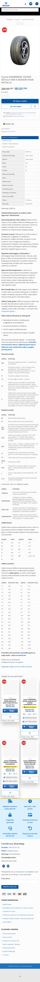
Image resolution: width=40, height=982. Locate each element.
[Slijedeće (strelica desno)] (7, 979)
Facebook (11, 662)
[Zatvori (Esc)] (19, 970)
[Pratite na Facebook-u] (3, 866)
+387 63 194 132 (10, 847)
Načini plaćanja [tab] (8, 147)
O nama (6, 955)
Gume (17, 19)
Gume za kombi (27, 19)
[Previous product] (21, 23)
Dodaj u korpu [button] (12, 710)
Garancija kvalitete (9, 934)
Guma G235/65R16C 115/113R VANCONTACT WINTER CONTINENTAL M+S (30, 702)
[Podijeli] (13, 970)
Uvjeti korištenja (9, 951)
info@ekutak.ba (9, 851)
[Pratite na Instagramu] (8, 866)
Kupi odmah (17, 106)
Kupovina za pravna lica (11, 941)
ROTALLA (12, 131)
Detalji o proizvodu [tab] (10, 137)
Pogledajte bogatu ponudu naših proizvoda (16, 667)
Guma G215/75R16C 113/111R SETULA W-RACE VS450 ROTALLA (10, 701)
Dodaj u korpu (21, 101)
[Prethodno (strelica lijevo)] (2, 979)
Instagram (19, 662)
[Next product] (18, 23)
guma (7, 131)
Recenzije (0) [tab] (7, 140)
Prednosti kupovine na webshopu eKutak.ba (18, 915)
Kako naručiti (7, 937)
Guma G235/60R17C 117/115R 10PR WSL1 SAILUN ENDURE (29, 762)
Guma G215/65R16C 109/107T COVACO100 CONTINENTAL (10, 762)
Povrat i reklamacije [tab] (10, 144)
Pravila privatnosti (9, 948)
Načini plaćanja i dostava (11, 944)
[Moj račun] (25, 4)
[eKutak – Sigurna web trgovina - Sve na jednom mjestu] (8, 4)
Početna (10, 19)
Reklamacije (7, 904)
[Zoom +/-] (2, 970)
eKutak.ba (22, 655)
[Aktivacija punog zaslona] (7, 970)
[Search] (3, 13)
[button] (30, 3)
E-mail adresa (5, 878)
